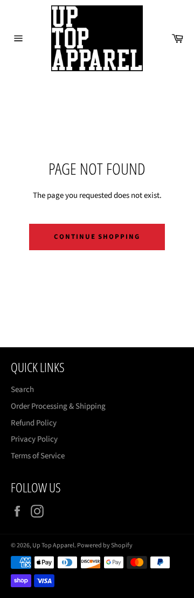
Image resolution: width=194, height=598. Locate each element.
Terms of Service (38, 456)
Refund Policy (34, 423)
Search (22, 389)
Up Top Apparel (53, 545)
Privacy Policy (34, 439)
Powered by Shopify (105, 545)
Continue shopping (97, 237)
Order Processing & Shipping (58, 406)
